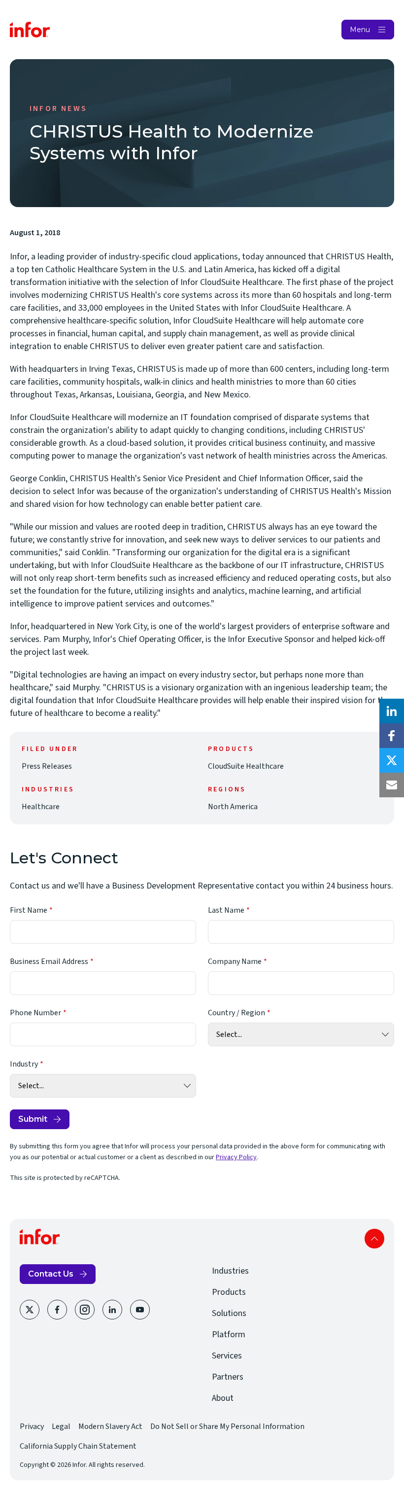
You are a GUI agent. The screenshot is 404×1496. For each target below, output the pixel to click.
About (223, 1398)
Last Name (226, 910)
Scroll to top (374, 1238)
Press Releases (47, 766)
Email (391, 785)
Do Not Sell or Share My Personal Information (227, 1426)
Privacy (32, 1426)
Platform (228, 1334)
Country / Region (236, 1012)
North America (233, 806)
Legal (61, 1426)
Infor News (58, 108)
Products (229, 1292)
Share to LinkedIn (391, 711)
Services (227, 1356)
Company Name (235, 961)
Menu (360, 29)
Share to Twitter (391, 760)
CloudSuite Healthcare (246, 766)
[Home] (30, 29)
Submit (32, 1119)
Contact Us (50, 1274)
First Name (28, 910)
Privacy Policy (236, 1157)
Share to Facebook (391, 735)
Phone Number (35, 1012)
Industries (230, 1271)
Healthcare (41, 806)
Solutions (229, 1313)
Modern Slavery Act (110, 1426)
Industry (24, 1064)
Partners (227, 1377)
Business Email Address (49, 961)
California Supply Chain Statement (78, 1446)
